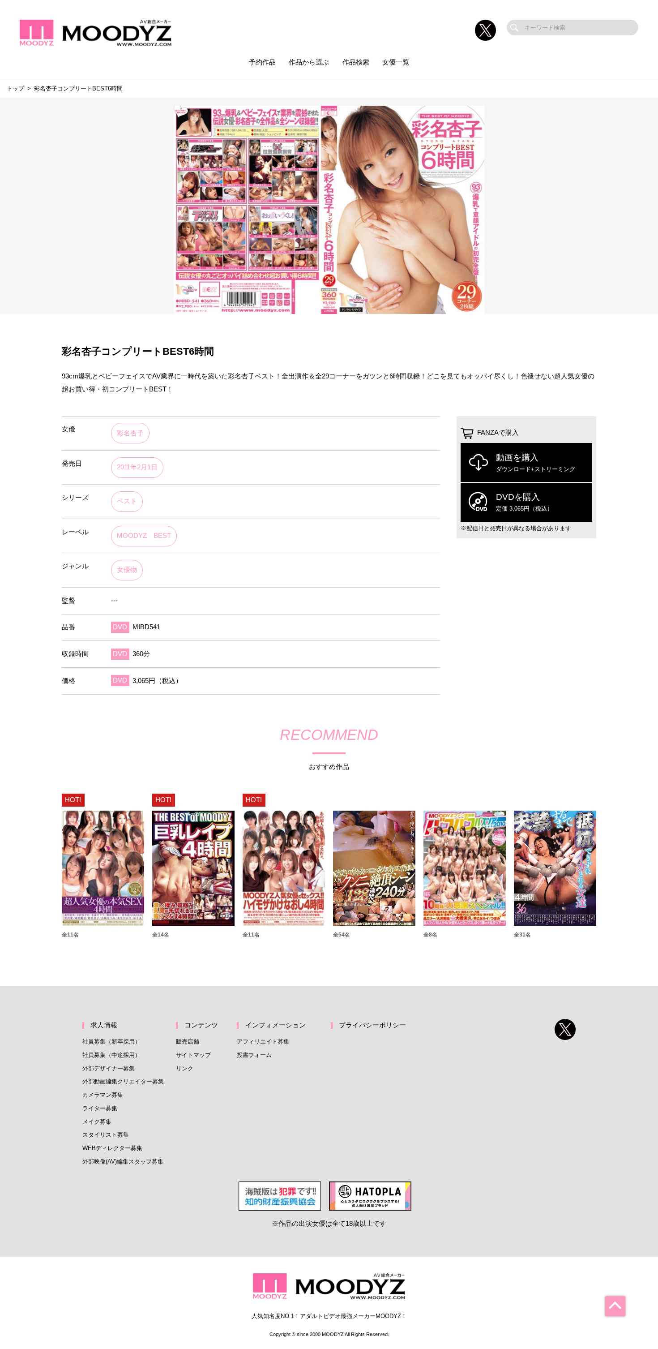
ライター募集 (99, 1108)
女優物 (127, 569)
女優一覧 (395, 62)
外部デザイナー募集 (108, 1068)
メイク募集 (96, 1121)
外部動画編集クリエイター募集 (123, 1081)
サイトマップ (193, 1055)
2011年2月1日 (137, 467)
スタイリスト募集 (105, 1134)
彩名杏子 (130, 433)
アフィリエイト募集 (263, 1041)
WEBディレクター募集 (112, 1148)
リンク (184, 1068)
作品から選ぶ (309, 62)
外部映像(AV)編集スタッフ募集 (122, 1161)
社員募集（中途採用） (111, 1055)
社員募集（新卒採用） (111, 1041)
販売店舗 (187, 1041)
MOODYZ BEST (144, 535)
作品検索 (355, 62)
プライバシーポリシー (372, 1025)
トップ (15, 88)
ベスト (127, 501)
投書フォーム (254, 1055)
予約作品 (262, 62)
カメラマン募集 (102, 1094)
